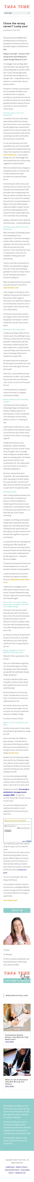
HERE (17, 965)
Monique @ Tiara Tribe (12, 30)
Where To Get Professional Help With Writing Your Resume (16, 1082)
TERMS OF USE (20, 1173)
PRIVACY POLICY (21, 1167)
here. (5, 49)
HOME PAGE (10, 1167)
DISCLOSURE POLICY (12, 1170)
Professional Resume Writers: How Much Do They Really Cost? (16, 1037)
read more (9, 1042)
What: (5, 826)
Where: (19, 828)
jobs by (24, 841)
